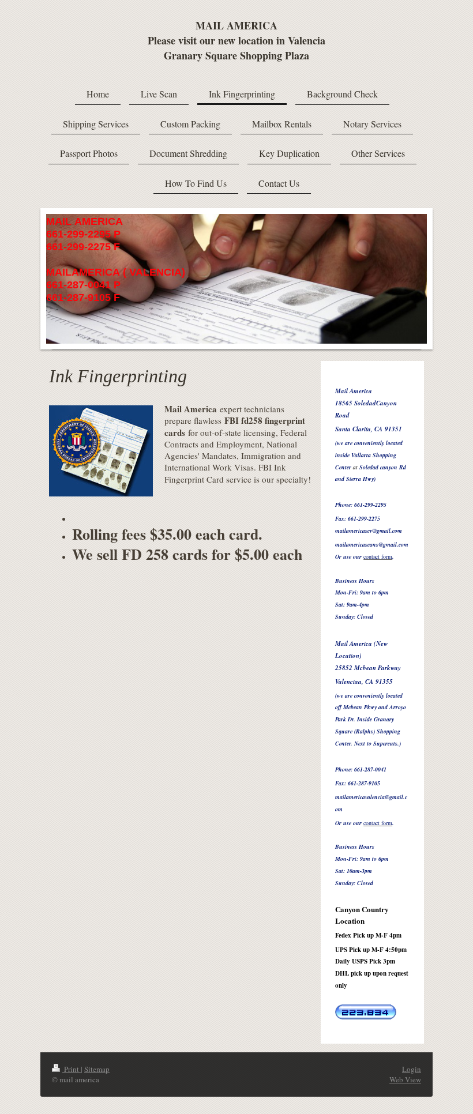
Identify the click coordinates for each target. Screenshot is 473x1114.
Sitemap (97, 1069)
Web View (405, 1079)
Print (71, 1069)
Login (411, 1069)
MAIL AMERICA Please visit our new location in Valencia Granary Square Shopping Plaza (236, 40)
